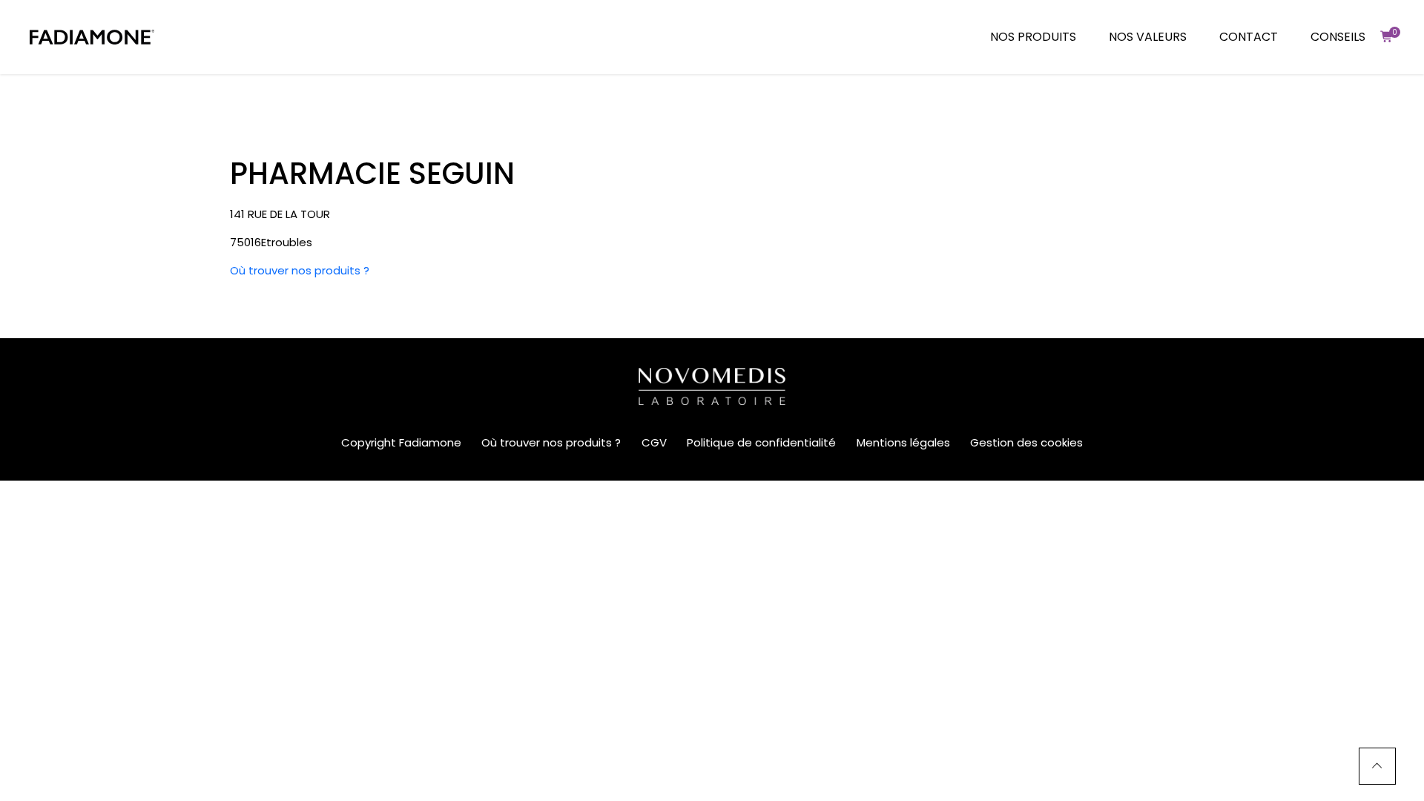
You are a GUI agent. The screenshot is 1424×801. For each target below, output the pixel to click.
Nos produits (1033, 36)
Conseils (1338, 36)
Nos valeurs (1148, 36)
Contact (1248, 36)
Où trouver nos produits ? (299, 270)
